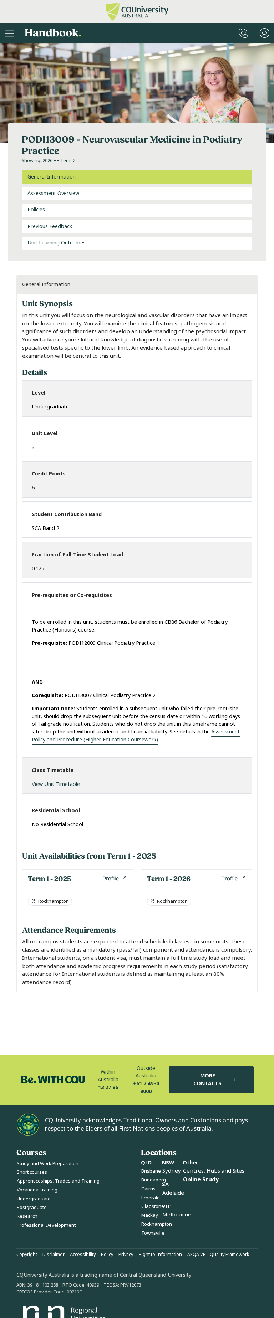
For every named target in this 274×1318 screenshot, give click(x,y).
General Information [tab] (51, 177)
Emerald (150, 1197)
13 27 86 (108, 1087)
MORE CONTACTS (207, 1079)
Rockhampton (156, 1224)
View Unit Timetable (56, 784)
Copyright (26, 1254)
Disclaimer (53, 1254)
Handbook (53, 33)
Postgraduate (32, 1207)
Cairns (148, 1188)
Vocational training (37, 1189)
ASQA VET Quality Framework (218, 1254)
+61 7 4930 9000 (146, 1087)
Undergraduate (34, 1198)
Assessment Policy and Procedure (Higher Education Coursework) (136, 735)
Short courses (32, 1172)
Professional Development (46, 1225)
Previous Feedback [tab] (49, 226)
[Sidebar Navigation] (9, 33)
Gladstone (152, 1206)
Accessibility (83, 1254)
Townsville (152, 1233)
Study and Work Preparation (47, 1163)
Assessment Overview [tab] (53, 193)
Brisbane (151, 1171)
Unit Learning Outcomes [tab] (56, 243)
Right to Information (160, 1254)
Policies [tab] (36, 209)
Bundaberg (153, 1180)
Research (27, 1216)
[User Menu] (264, 33)
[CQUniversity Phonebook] (243, 33)
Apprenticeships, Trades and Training (58, 1181)
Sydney (171, 1171)
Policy (107, 1254)
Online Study (201, 1180)
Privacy (125, 1254)
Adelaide (173, 1193)
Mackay (149, 1215)
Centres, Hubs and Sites (213, 1171)
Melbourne (176, 1215)
